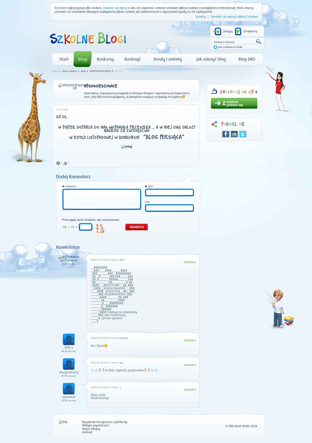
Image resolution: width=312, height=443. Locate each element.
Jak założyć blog (211, 59)
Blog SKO (246, 59)
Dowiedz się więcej (115, 8)
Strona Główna (69, 71)
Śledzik (234, 134)
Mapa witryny (91, 429)
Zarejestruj (250, 31)
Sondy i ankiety (167, 59)
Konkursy (105, 59)
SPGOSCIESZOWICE (100, 71)
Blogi (82, 59)
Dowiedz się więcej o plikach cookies (234, 16)
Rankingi (132, 59)
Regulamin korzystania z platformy (104, 422)
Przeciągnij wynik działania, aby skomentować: (91, 219)
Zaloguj (228, 31)
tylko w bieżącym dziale (230, 47)
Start (64, 59)
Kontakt (87, 432)
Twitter (243, 134)
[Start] (87, 46)
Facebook (226, 134)
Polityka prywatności (95, 425)
